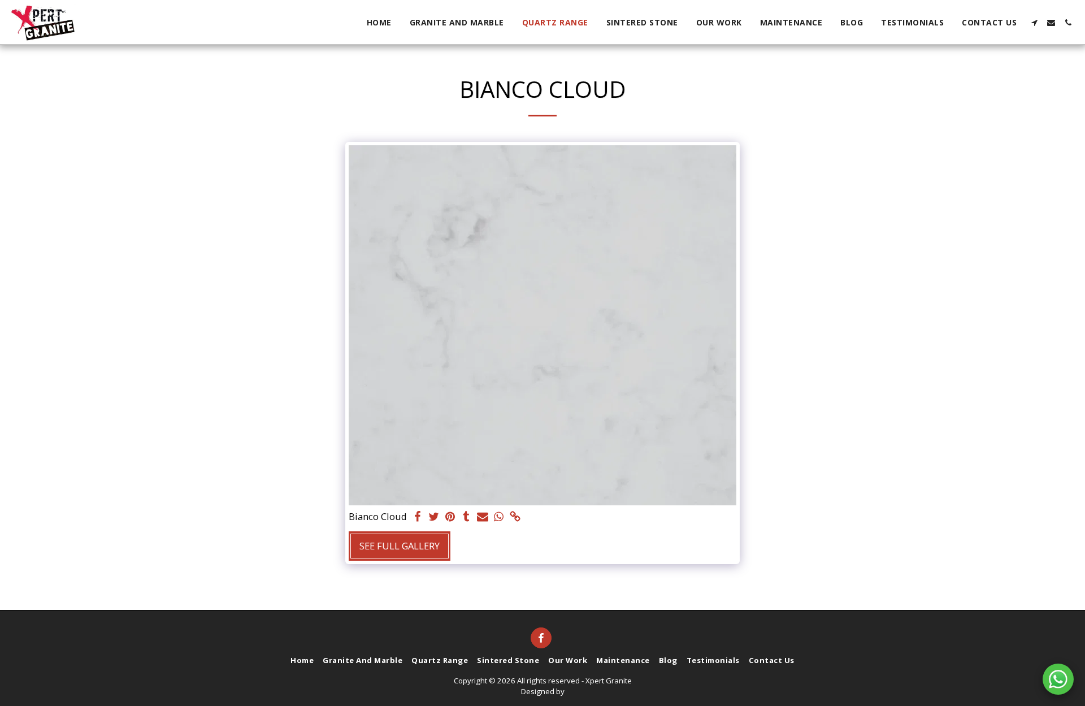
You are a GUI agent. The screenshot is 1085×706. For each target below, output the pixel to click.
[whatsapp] (499, 517)
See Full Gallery (399, 545)
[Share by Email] (483, 517)
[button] (1034, 23)
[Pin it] (450, 517)
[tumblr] (466, 517)
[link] (516, 517)
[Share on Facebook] (417, 517)
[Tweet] (434, 517)
